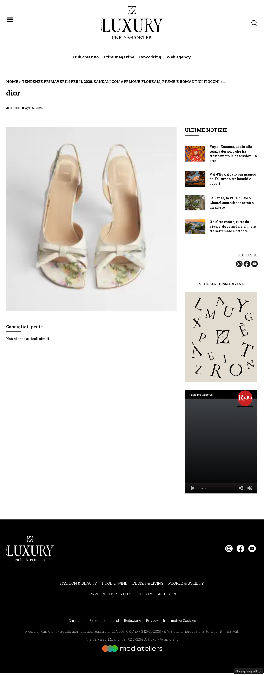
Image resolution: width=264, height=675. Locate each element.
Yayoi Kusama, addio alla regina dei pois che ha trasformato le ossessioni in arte (233, 153)
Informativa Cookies (179, 620)
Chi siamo (76, 620)
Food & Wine (114, 583)
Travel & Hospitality (109, 593)
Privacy (152, 620)
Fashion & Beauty (78, 583)
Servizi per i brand (104, 620)
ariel (15, 108)
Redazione (132, 620)
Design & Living (147, 583)
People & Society (186, 583)
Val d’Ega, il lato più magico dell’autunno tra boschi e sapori (233, 179)
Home (12, 81)
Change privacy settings (249, 671)
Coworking (150, 56)
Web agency (178, 56)
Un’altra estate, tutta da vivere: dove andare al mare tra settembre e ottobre (233, 226)
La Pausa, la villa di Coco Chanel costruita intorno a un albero (232, 202)
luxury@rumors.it (164, 639)
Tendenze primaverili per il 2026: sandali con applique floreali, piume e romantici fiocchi (121, 81)
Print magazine (119, 56)
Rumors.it (48, 631)
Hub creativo (86, 56)
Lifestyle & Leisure (157, 593)
